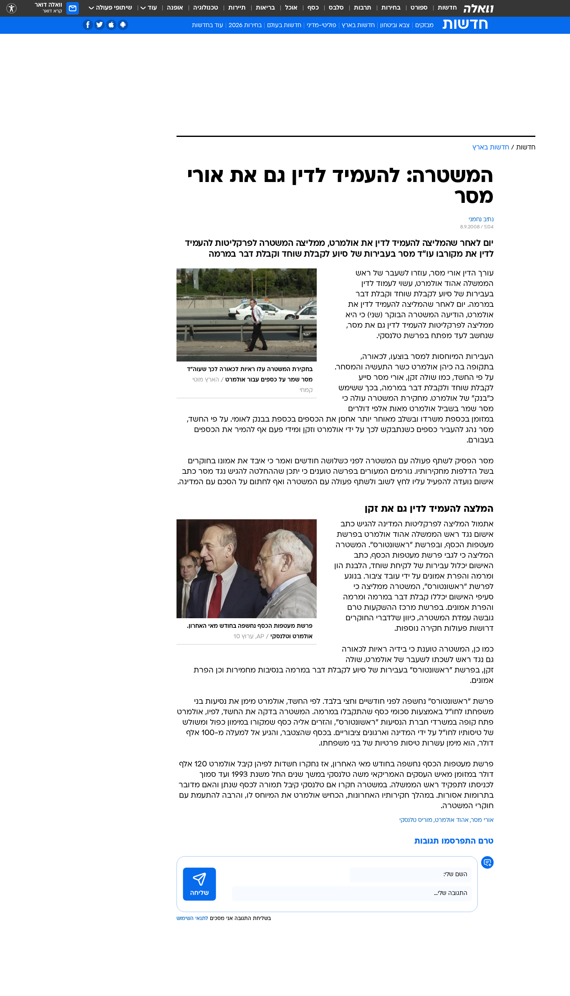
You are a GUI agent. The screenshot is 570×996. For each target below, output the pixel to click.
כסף (313, 8)
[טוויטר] (99, 25)
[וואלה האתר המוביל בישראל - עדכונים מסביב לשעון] (479, 8)
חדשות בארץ (358, 25)
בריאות (265, 8)
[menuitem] (442, 8)
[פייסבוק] (88, 25)
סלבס (336, 8)
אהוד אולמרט (452, 820)
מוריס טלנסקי (415, 820)
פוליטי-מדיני (321, 25)
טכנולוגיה (205, 8)
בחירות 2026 (245, 25)
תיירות (237, 8)
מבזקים (424, 25)
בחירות (391, 8)
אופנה (175, 8)
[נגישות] (11, 8)
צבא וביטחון (395, 25)
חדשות (447, 8)
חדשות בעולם (284, 25)
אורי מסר (482, 820)
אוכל (291, 8)
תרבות (362, 8)
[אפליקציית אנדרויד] (123, 25)
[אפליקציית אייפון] (111, 25)
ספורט (419, 8)
